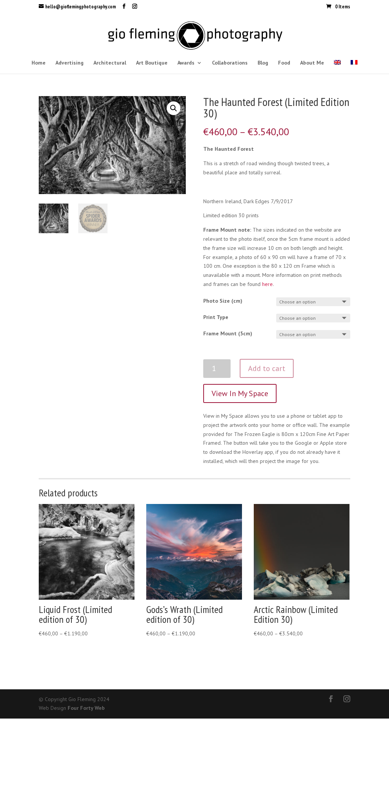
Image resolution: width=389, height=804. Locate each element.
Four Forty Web (86, 707)
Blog (263, 63)
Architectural (109, 63)
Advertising (69, 63)
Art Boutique (152, 63)
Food (284, 63)
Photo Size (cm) (222, 300)
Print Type (215, 317)
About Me (312, 63)
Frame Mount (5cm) (227, 333)
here (267, 284)
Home (39, 63)
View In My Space (240, 393)
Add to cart (266, 368)
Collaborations (230, 63)
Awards (185, 63)
